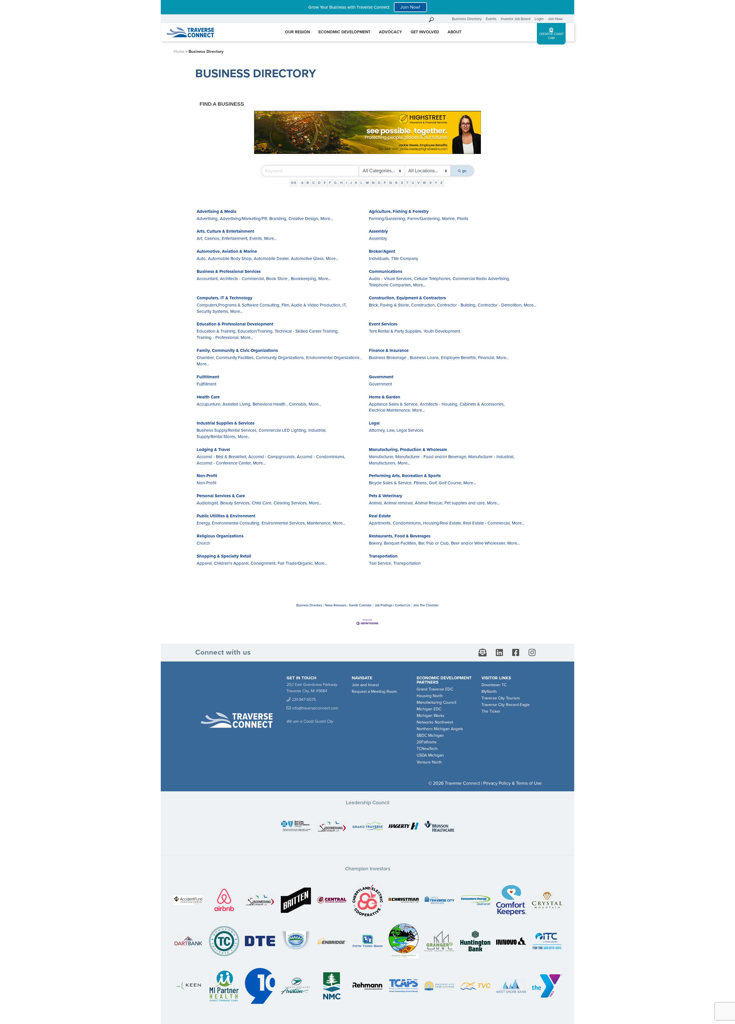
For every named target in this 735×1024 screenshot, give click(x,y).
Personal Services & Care (221, 495)
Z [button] (441, 183)
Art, (200, 238)
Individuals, (379, 258)
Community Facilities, (235, 357)
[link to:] (296, 826)
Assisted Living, (237, 404)
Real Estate (380, 515)
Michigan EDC (429, 709)
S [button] (402, 183)
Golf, (433, 482)
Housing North (430, 695)
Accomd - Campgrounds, (271, 456)
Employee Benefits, (459, 357)
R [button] (396, 183)
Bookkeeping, (304, 278)
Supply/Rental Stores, (216, 436)
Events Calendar (360, 605)
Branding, (278, 218)
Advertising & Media (216, 211)
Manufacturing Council (436, 702)
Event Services (383, 324)
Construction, (423, 305)
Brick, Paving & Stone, (389, 305)
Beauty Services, (235, 503)
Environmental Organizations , (333, 357)
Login (539, 19)
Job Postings (383, 605)
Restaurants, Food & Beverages (399, 536)
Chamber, (205, 357)
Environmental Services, (283, 523)
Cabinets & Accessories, (482, 404)
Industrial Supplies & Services (225, 423)
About (454, 32)
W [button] (424, 183)
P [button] (385, 183)
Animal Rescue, (429, 503)
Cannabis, (298, 404)
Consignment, (263, 563)
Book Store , (277, 278)
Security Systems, (213, 311)
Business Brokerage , (388, 357)
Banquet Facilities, (400, 543)
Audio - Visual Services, (391, 278)
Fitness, (421, 482)
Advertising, (207, 218)
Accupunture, (209, 404)
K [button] (356, 183)
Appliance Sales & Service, (393, 404)
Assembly (378, 231)
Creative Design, (304, 218)
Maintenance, (319, 523)
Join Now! (410, 7)
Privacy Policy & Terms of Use (512, 783)
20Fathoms (427, 742)
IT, (345, 305)
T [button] (407, 183)
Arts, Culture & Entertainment (225, 231)
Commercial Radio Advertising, (481, 278)
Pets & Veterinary (385, 495)
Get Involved (425, 32)
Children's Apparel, (231, 563)
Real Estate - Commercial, (486, 523)
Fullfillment (208, 376)
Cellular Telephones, (432, 278)
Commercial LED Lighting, (283, 430)
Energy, (203, 523)
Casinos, (212, 238)
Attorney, (377, 430)
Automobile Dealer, (271, 258)
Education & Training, (216, 331)
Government (381, 376)
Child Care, (262, 503)
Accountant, (207, 278)
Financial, (486, 357)
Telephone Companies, (390, 285)
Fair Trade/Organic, (295, 563)
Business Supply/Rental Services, (227, 430)
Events (491, 19)
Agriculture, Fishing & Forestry (399, 211)
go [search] (464, 171)
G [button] (335, 183)
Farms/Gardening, (424, 218)
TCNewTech (427, 748)
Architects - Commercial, (242, 278)
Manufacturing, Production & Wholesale (408, 449)
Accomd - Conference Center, (224, 463)
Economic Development (344, 32)
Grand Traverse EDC (435, 689)
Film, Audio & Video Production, (311, 305)
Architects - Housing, (439, 404)
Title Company (404, 258)
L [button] (361, 183)
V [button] (418, 183)
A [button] (302, 183)
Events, (256, 238)
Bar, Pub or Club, (434, 543)
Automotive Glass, (307, 258)
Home (179, 51)
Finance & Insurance (389, 350)
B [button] (308, 183)
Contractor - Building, (456, 305)
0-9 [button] (293, 183)
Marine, (449, 218)
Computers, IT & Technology (224, 297)
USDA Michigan (430, 755)
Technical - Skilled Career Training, (307, 331)
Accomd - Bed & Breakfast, (222, 456)
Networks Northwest (435, 722)
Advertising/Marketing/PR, (244, 218)
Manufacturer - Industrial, (491, 456)
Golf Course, (450, 482)
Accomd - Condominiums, (321, 456)
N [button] (373, 183)
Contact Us (402, 605)
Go (446, 19)
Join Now (555, 19)
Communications (385, 271)
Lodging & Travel (213, 449)
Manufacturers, (382, 463)
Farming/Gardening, (387, 218)
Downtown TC (493, 684)
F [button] (330, 183)
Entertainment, (235, 238)
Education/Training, (255, 331)
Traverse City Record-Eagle (505, 704)
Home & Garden (384, 397)
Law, (391, 430)
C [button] (313, 183)
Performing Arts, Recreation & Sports (405, 475)
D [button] (319, 183)
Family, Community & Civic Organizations (237, 350)
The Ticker (490, 711)
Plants (462, 218)
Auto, (201, 258)
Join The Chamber (426, 605)
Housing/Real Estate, (442, 523)
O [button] (379, 183)
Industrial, (317, 430)
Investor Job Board (515, 19)
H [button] (341, 183)
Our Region (297, 32)
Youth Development (441, 331)
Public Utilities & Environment (226, 515)
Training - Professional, (218, 337)
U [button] (413, 183)
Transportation (383, 556)
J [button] (351, 183)
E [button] (325, 183)
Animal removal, (398, 503)
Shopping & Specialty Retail (224, 556)
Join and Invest (365, 684)
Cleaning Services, (290, 503)
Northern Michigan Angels (440, 728)
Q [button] (390, 183)
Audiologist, (208, 503)
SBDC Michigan (430, 735)
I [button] (346, 183)
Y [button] (436, 183)
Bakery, (375, 543)
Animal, (375, 503)
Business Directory (466, 19)
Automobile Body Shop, (230, 258)
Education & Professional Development (235, 324)
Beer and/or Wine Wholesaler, (478, 543)
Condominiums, (407, 523)
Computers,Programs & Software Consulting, (238, 305)
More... (326, 218)
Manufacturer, (381, 456)
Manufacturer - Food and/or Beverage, (431, 456)
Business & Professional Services (229, 271)
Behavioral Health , (270, 404)
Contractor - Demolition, (500, 305)
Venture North (429, 762)
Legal (374, 423)
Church (203, 543)
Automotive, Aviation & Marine (227, 251)
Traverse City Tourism (500, 698)
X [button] (431, 183)
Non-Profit (207, 475)
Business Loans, (425, 357)
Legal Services (409, 430)
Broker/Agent (382, 251)
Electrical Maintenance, (390, 410)
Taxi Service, (380, 563)
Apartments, (380, 523)
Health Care (208, 397)
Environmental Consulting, (236, 523)
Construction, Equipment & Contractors (407, 297)
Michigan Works (430, 715)
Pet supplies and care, (465, 503)
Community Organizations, (280, 357)
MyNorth (489, 691)
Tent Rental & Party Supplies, (395, 331)
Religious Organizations (220, 536)
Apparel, (204, 563)
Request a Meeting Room (374, 691)
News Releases (335, 605)
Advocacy (390, 32)
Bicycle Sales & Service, (390, 482)
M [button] (367, 183)
